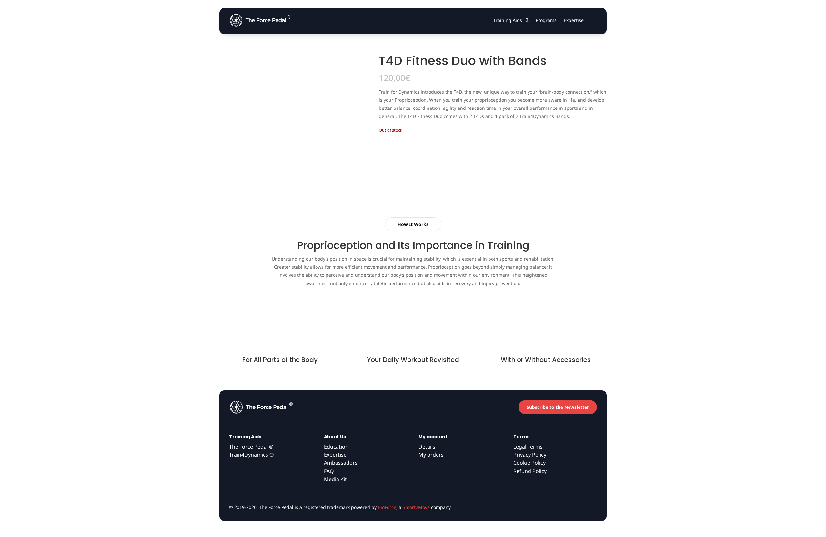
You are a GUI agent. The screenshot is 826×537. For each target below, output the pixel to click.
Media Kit (335, 479)
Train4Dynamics (251, 454)
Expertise (574, 20)
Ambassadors (341, 462)
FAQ (329, 471)
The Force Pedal (251, 446)
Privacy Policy (529, 454)
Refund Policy (530, 471)
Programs (546, 20)
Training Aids (507, 20)
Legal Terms (528, 446)
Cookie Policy (529, 462)
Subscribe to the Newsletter (558, 407)
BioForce (387, 507)
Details (426, 446)
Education (336, 446)
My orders (431, 454)
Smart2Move (416, 507)
